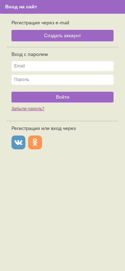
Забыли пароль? (27, 108)
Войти (62, 97)
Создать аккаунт (62, 35)
